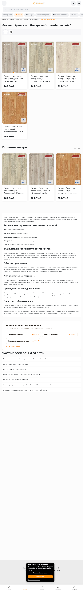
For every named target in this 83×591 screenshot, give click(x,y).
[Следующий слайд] (79, 149)
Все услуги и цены (13, 346)
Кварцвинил (7, 14)
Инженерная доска (60, 14)
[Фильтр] (11, 32)
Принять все (40, 576)
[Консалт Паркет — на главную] (38, 3)
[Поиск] (5, 9)
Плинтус (74, 14)
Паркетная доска (43, 14)
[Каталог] (4, 3)
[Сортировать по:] (5, 31)
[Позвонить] (73, 3)
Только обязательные (40, 573)
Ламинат (19, 14)
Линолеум (29, 14)
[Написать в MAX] (79, 3)
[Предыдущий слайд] (75, 149)
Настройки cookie (34, 580)
